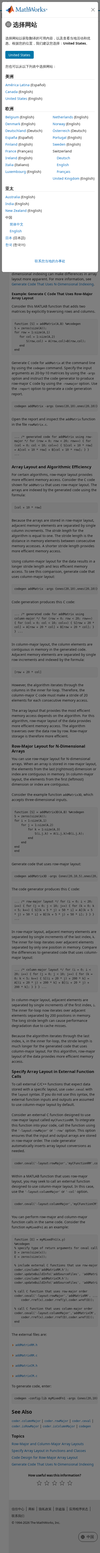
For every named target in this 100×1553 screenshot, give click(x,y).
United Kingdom (66, 178)
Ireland (11, 158)
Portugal (60, 137)
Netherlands (63, 117)
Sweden (59, 144)
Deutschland (15, 130)
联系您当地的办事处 (50, 261)
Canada (11, 91)
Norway (59, 124)
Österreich (61, 130)
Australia (12, 197)
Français (63, 171)
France (10, 151)
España (11, 137)
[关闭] (93, 9)
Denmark (12, 124)
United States (16, 98)
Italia (9, 164)
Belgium (12, 117)
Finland (11, 144)
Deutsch (63, 158)
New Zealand (16, 210)
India (9, 203)
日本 (8, 237)
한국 (8, 244)
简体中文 (16, 224)
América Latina (17, 85)
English (63, 164)
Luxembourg (15, 171)
